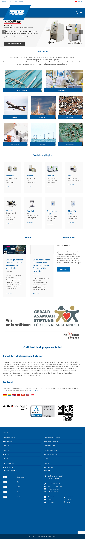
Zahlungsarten (9, 463)
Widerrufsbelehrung (51, 454)
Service (6, 450)
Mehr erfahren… (34, 390)
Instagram (70, 497)
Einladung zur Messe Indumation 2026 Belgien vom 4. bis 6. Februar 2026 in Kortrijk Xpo (41, 265)
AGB (46, 459)
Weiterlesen (9, 294)
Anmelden (63, 269)
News (6, 459)
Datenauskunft (50, 446)
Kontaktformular (53, 491)
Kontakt (47, 463)
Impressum (49, 467)
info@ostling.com (53, 489)
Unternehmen (8, 441)
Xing (68, 502)
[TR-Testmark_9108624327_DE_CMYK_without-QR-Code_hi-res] (42, 406)
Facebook (51, 497)
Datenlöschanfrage (51, 441)
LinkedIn (50, 499)
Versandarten (8, 467)
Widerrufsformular (51, 450)
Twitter (69, 499)
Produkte (7, 446)
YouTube (50, 502)
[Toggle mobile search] (77, 12)
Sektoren (7, 454)
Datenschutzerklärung (52, 437)
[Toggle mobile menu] (81, 12)
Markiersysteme (9, 437)
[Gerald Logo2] (42, 302)
